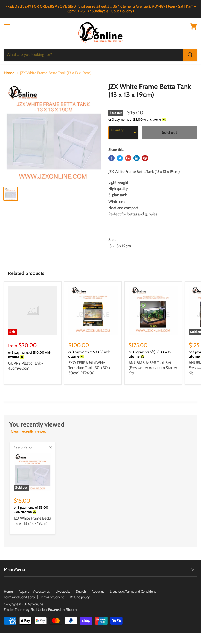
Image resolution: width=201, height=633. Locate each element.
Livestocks (62, 591)
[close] (50, 447)
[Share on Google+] (128, 158)
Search (81, 591)
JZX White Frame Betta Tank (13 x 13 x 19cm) (32, 521)
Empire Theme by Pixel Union (25, 609)
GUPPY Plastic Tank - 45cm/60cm (25, 366)
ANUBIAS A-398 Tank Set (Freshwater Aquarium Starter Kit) (153, 367)
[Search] (190, 55)
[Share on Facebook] (111, 158)
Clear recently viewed (28, 431)
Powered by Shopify (62, 609)
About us (98, 591)
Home (9, 73)
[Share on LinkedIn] (136, 158)
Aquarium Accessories (34, 591)
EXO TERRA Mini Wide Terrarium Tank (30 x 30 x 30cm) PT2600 (89, 367)
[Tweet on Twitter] (120, 158)
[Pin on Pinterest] (145, 158)
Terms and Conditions (19, 597)
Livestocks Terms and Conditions (133, 591)
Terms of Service (52, 597)
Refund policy (80, 597)
